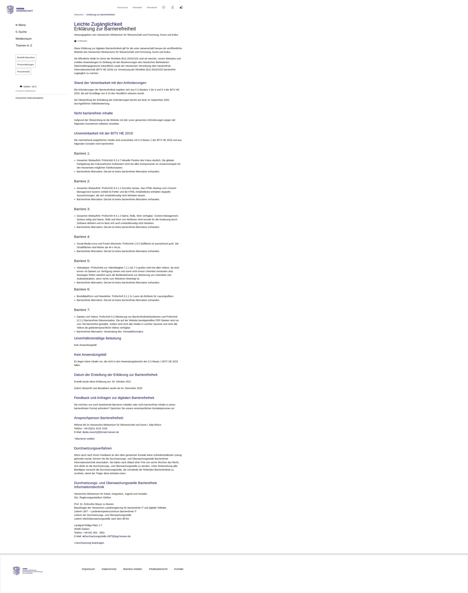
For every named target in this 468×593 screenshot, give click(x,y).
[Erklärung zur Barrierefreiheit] (181, 7)
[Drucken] (110, 41)
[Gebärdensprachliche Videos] (173, 7)
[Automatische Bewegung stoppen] (17, 86)
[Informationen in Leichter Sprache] (164, 7)
